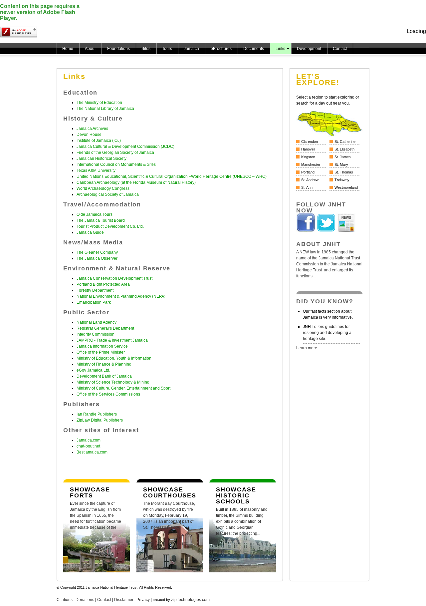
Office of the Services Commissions (108, 394)
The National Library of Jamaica (105, 108)
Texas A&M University (96, 170)
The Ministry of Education (99, 102)
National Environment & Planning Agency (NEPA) (121, 296)
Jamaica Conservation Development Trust (114, 278)
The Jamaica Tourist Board (101, 220)
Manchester (310, 164)
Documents (253, 48)
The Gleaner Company (97, 252)
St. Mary (341, 164)
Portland (308, 172)
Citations (65, 599)
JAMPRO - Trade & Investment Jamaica (112, 340)
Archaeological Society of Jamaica (108, 194)
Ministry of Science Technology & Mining (113, 382)
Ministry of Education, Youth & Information (114, 358)
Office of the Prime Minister (101, 352)
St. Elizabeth (344, 149)
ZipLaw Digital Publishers (100, 420)
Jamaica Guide (90, 232)
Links (280, 48)
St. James (342, 157)
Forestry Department (95, 290)
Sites (145, 48)
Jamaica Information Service (102, 346)
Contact (340, 48)
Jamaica (191, 48)
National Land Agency (96, 322)
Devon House (89, 134)
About (90, 48)
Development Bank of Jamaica (104, 376)
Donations (85, 599)
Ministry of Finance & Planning (104, 364)
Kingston (308, 157)
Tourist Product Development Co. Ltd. (110, 226)
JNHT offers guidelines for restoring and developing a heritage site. (327, 332)
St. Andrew (310, 180)
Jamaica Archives (92, 128)
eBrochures (221, 48)
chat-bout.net (88, 446)
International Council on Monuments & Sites (116, 164)
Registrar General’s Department (105, 328)
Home (67, 48)
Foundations (118, 48)
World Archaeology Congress (103, 188)
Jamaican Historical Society (101, 158)
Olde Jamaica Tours (94, 214)
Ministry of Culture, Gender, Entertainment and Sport (123, 388)
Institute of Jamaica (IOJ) (99, 140)
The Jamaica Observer (97, 258)
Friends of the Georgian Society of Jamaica (115, 152)
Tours (167, 48)
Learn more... (308, 348)
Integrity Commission (95, 334)
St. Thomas (343, 172)
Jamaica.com (89, 440)
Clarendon (309, 142)
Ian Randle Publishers (97, 414)
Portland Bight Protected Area (103, 284)
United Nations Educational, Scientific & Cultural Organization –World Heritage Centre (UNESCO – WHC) (172, 176)
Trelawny (341, 180)
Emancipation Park (94, 302)
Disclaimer (123, 599)
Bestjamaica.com (92, 452)
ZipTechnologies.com (190, 599)
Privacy (143, 599)
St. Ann (307, 187)
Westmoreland (346, 187)
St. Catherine (344, 142)
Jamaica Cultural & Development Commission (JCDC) (125, 146)
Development (309, 48)
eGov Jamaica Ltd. (93, 370)
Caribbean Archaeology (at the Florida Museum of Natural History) (136, 182)
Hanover (308, 149)
